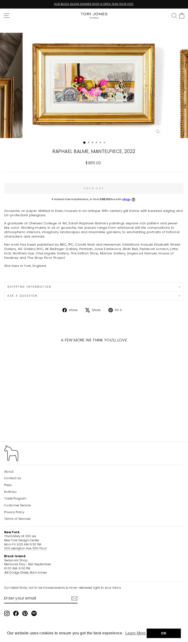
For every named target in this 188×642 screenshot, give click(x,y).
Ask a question (22, 296)
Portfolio (10, 492)
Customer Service (17, 505)
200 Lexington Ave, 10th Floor (25, 548)
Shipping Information (29, 287)
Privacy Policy (14, 512)
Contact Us (12, 478)
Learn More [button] (135, 633)
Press (8, 485)
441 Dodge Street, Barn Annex (25, 573)
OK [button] (163, 633)
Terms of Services (17, 519)
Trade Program (15, 499)
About (9, 472)
